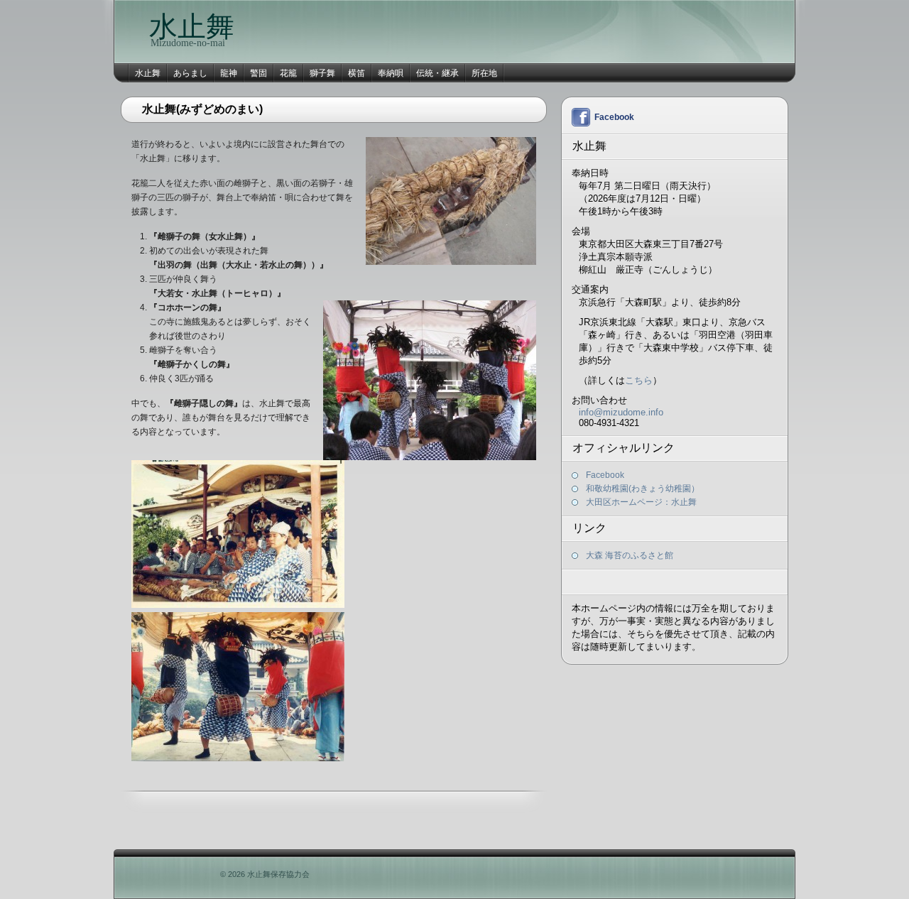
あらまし (190, 73)
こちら (639, 380)
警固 (258, 73)
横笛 (356, 73)
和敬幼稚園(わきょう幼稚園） (643, 489)
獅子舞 (322, 73)
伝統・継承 (437, 73)
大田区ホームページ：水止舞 (641, 502)
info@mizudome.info (621, 412)
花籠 (288, 73)
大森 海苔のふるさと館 (629, 555)
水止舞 (191, 27)
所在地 (484, 73)
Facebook (614, 117)
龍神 (228, 73)
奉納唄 (390, 73)
